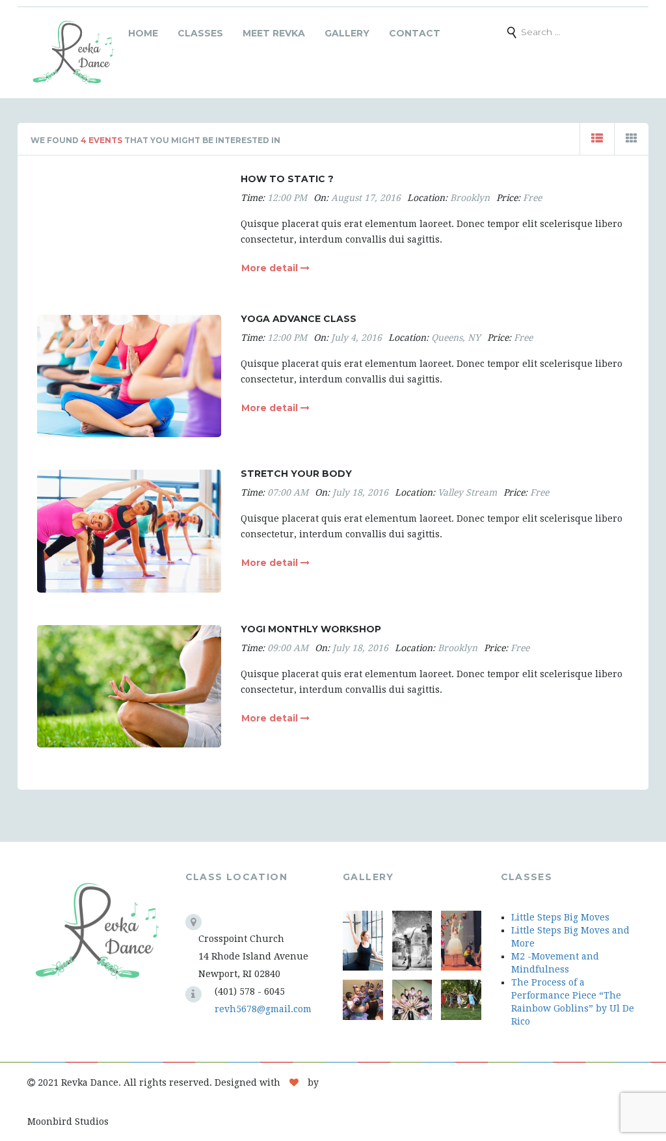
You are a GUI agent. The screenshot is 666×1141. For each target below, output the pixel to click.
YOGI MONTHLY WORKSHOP (311, 629)
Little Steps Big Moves (560, 917)
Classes (200, 33)
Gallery (347, 33)
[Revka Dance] (72, 52)
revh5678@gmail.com (263, 1009)
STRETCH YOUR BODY (296, 473)
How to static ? (287, 179)
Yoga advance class (298, 319)
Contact (414, 33)
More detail (270, 268)
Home (143, 33)
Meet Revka (274, 33)
